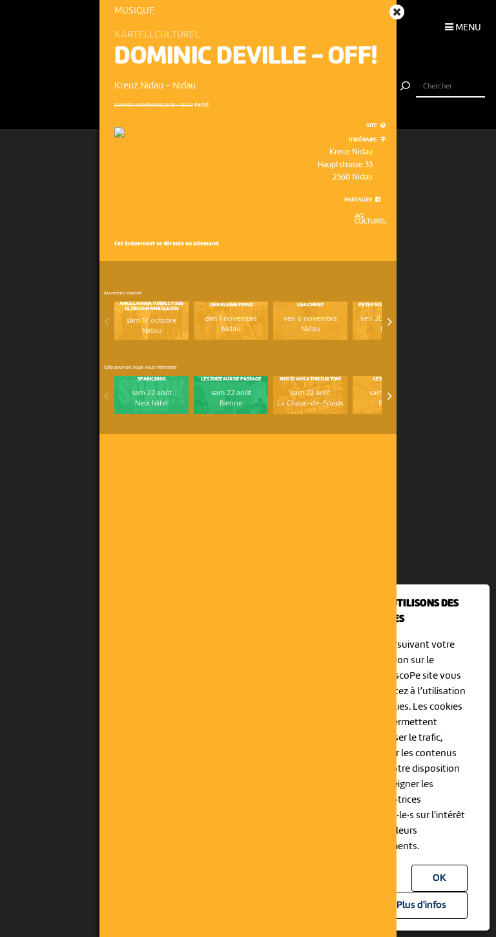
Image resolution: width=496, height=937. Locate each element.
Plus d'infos (421, 905)
